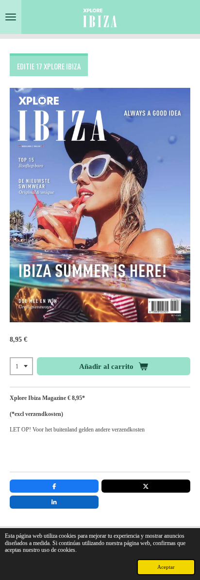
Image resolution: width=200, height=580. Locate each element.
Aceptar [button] (166, 567)
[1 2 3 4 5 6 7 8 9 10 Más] (21, 366)
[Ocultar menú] (10, 17)
